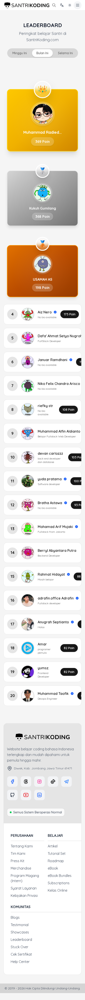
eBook (53, 868)
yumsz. (43, 668)
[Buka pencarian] (54, 5)
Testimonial (20, 925)
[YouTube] (25, 795)
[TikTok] (53, 781)
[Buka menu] (78, 5)
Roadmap (56, 861)
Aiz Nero (45, 312)
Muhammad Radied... (42, 132)
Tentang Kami (22, 846)
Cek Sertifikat (21, 954)
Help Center (20, 961)
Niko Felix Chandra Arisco (59, 383)
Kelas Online (57, 890)
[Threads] (25, 781)
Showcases (20, 932)
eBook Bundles (59, 875)
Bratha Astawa (50, 503)
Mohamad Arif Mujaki (55, 526)
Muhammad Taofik (53, 693)
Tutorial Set (57, 853)
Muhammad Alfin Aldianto (59, 431)
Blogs (15, 917)
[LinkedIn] (39, 795)
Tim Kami (18, 853)
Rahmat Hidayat (51, 574)
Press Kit (17, 861)
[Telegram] (66, 781)
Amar (42, 644)
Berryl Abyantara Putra (57, 550)
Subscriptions (59, 883)
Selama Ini (65, 53)
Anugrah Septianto (53, 622)
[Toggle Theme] (70, 5)
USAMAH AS (42, 279)
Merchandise (21, 868)
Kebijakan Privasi (24, 895)
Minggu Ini (19, 53)
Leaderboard (21, 939)
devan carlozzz (50, 453)
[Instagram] (39, 781)
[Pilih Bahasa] (62, 5)
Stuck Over (19, 947)
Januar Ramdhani (52, 360)
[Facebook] (12, 781)
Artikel (53, 846)
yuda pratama (50, 479)
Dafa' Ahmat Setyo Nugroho (61, 336)
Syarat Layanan (24, 888)
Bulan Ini (42, 53)
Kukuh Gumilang (42, 208)
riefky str (45, 406)
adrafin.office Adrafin (56, 598)
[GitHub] (12, 795)
